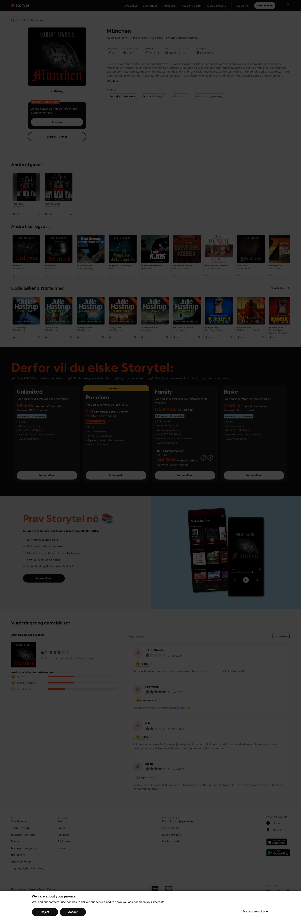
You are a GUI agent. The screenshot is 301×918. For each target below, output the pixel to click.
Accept (73, 912)
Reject (45, 912)
